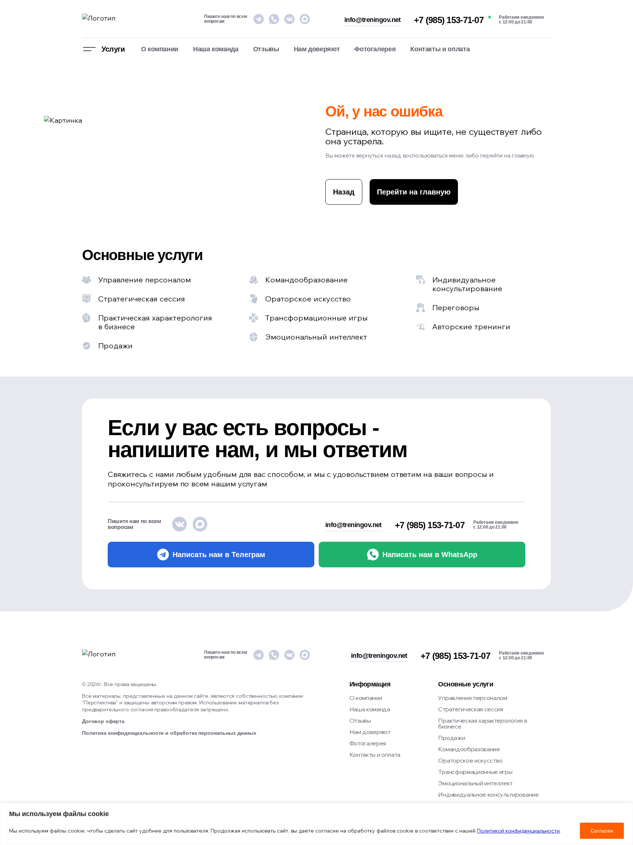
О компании (159, 49)
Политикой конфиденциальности (518, 830)
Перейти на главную (414, 192)
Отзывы (266, 49)
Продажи (451, 738)
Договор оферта (103, 721)
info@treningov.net (372, 19)
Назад (344, 192)
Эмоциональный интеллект (475, 783)
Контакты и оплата (440, 49)
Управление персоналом (472, 698)
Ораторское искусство (470, 760)
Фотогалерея (375, 49)
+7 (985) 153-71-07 (449, 20)
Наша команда (215, 49)
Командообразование (469, 749)
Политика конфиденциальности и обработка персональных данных (169, 733)
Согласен (602, 831)
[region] (316, 824)
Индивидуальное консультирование (488, 794)
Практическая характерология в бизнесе (482, 723)
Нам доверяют (317, 49)
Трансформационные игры (475, 772)
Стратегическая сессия (470, 709)
